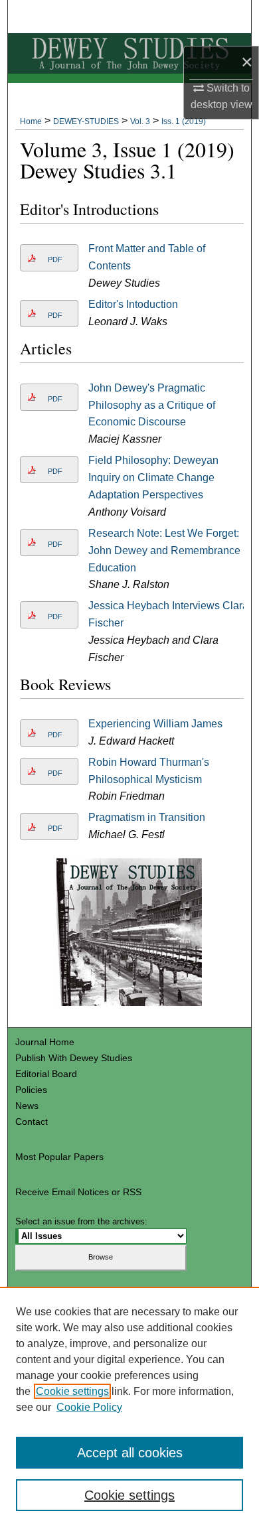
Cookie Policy (89, 1407)
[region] (129, 1407)
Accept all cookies (130, 1452)
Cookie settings (72, 1391)
